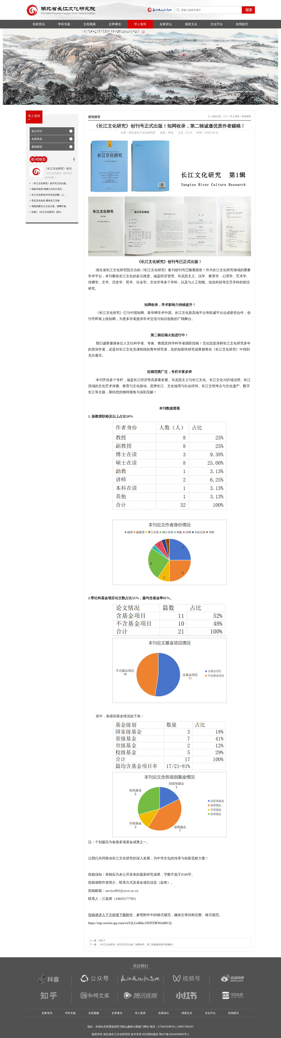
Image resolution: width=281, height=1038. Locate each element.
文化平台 (216, 24)
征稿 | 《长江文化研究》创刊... (47, 212)
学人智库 (140, 24)
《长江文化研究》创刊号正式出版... (50, 183)
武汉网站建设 (150, 1034)
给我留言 (242, 24)
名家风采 (37, 138)
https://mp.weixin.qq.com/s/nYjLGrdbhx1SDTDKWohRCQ (129, 923)
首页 (225, 116)
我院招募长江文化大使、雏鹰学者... (50, 206)
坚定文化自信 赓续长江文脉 (46, 200)
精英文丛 (191, 24)
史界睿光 (115, 24)
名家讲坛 (166, 24)
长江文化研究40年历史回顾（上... (49, 194)
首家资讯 (38, 24)
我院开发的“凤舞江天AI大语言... (48, 189)
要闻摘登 (37, 146)
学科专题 (64, 24)
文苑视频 (89, 24)
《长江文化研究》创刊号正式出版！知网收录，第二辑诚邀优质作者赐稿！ (136, 944)
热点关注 (37, 131)
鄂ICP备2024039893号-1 (174, 1034)
